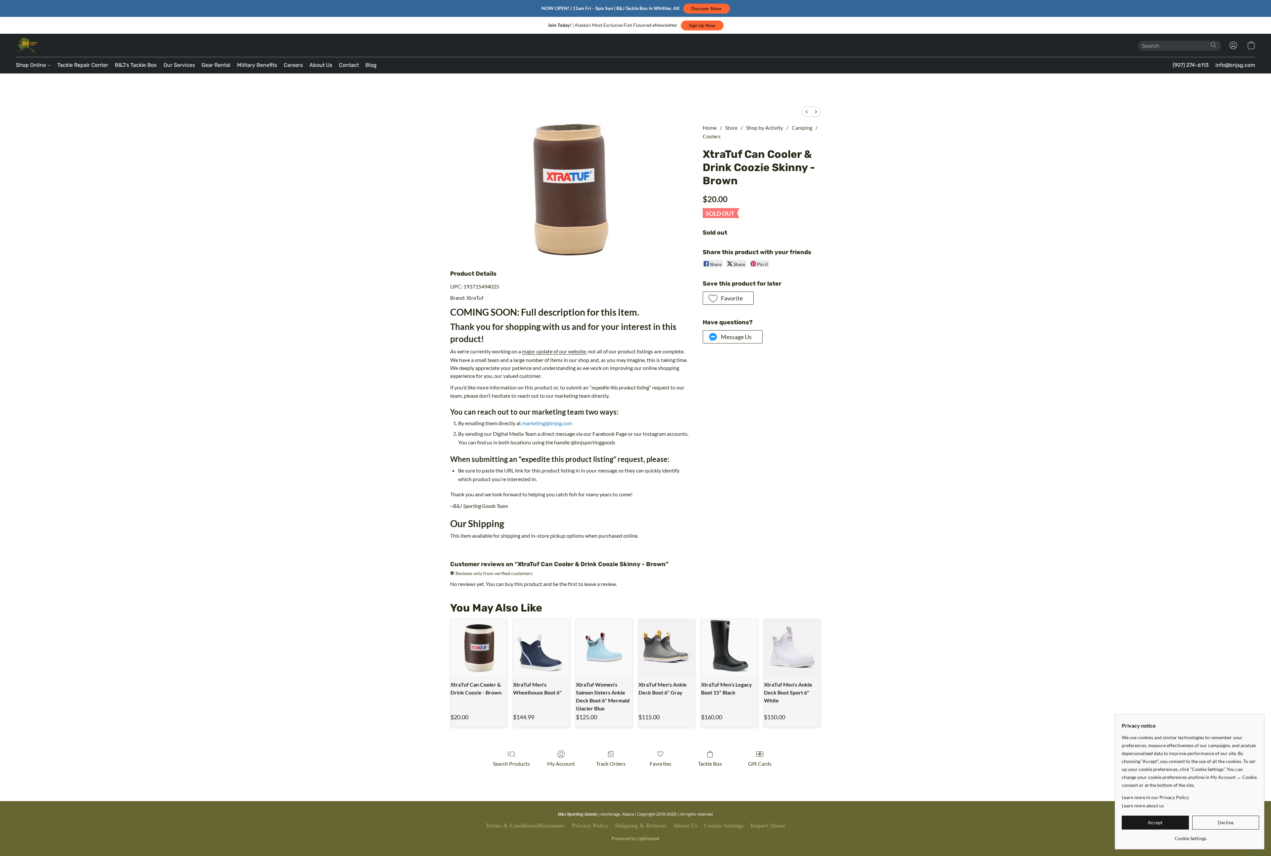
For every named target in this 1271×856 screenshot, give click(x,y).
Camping (802, 127)
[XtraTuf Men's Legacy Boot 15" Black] (729, 647)
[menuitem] (806, 111)
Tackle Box (710, 763)
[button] (706, 9)
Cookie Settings (724, 825)
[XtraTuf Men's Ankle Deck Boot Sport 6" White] (792, 647)
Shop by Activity (764, 127)
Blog (371, 65)
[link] (1190, 836)
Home (710, 127)
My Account (561, 763)
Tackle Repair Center (82, 65)
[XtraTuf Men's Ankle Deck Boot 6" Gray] (666, 647)
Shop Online (31, 65)
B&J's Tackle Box (136, 65)
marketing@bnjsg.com (547, 423)
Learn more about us (1143, 805)
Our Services (179, 65)
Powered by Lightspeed (635, 838)
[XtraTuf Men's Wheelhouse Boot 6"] (541, 647)
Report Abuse (767, 825)
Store (731, 127)
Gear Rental (216, 65)
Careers (293, 65)
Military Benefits (257, 65)
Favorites (660, 763)
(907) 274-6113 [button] (1191, 65)
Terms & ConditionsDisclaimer (525, 825)
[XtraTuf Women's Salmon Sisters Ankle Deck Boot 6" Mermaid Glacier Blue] (604, 647)
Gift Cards (760, 763)
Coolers (712, 136)
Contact (349, 65)
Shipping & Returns (641, 825)
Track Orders (611, 763)
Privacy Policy (590, 825)
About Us (320, 65)
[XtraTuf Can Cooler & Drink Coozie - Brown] (478, 647)
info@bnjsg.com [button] (1235, 65)
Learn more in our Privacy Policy (1155, 797)
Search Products (511, 763)
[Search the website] (1213, 45)
